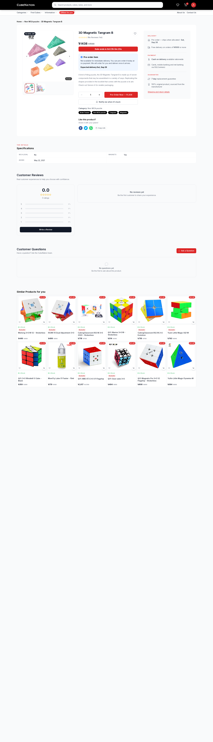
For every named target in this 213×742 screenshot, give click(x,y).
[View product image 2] (40, 88)
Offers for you (67, 12)
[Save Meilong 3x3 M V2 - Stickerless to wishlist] (19, 322)
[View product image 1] (30, 88)
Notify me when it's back (109, 102)
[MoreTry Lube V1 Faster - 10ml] (62, 364)
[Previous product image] (26, 56)
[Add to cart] (44, 322)
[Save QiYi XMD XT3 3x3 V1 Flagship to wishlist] (79, 368)
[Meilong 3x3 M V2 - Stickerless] (32, 318)
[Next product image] (69, 56)
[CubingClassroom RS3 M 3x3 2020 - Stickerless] (91, 318)
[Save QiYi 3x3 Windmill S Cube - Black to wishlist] (19, 368)
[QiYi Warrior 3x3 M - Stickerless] (121, 318)
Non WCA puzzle (31, 22)
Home (19, 22)
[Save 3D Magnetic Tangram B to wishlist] (135, 33)
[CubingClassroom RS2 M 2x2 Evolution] (151, 318)
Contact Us (191, 12)
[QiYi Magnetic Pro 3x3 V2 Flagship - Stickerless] (151, 364)
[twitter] (86, 128)
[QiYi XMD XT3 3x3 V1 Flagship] (91, 364)
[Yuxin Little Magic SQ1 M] (181, 318)
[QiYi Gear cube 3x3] (121, 364)
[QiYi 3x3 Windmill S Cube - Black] (32, 364)
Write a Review (45, 230)
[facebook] (81, 128)
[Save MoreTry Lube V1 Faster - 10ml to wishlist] (49, 368)
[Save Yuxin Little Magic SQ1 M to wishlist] (169, 322)
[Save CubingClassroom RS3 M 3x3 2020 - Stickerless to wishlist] (79, 322)
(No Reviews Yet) (95, 37)
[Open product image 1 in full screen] (48, 56)
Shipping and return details (159, 92)
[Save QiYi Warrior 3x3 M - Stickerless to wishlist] (109, 322)
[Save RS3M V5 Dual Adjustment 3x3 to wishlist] (49, 322)
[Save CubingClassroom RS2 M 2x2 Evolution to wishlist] (139, 322)
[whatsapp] (91, 128)
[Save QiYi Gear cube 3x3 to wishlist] (109, 368)
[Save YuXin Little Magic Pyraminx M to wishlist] (169, 368)
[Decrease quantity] (82, 95)
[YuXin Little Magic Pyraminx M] (181, 364)
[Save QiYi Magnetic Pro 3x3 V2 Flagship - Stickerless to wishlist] (139, 368)
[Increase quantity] (99, 95)
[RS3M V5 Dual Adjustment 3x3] (62, 318)
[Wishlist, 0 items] (177, 4)
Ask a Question (187, 251)
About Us (181, 12)
